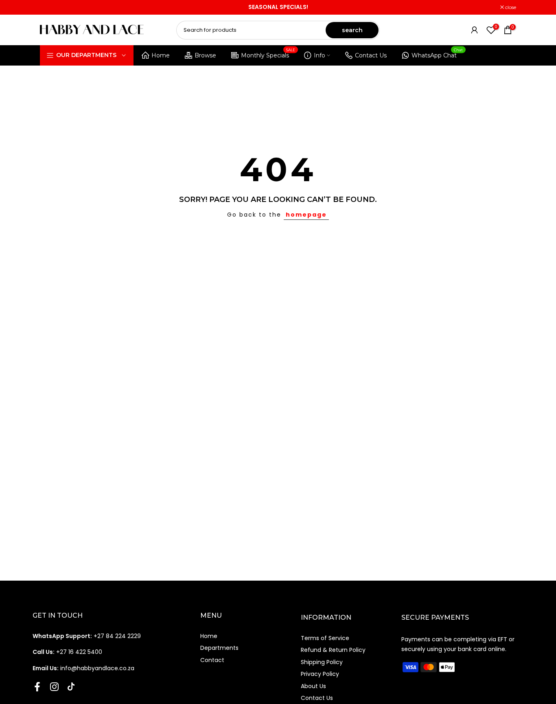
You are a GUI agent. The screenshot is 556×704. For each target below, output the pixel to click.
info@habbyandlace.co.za (83, 668)
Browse (205, 55)
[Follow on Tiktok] (71, 686)
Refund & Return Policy (333, 650)
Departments (219, 648)
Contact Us (371, 55)
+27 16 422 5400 (67, 652)
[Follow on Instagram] (54, 686)
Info (319, 55)
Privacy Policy (320, 674)
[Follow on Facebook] (37, 686)
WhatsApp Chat (437, 54)
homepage (306, 215)
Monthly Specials (268, 54)
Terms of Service (325, 638)
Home (160, 55)
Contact (212, 660)
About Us (313, 686)
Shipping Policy (322, 662)
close (50, 7)
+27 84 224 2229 (87, 636)
